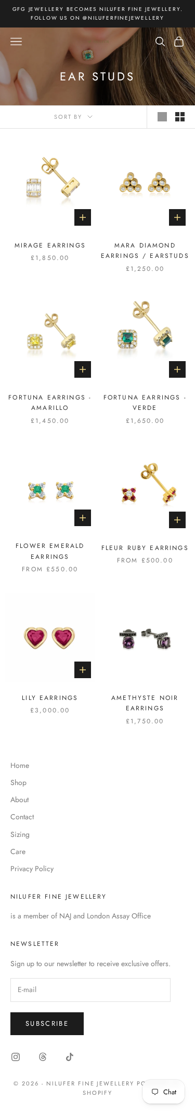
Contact (22, 817)
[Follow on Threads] (42, 1057)
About (19, 799)
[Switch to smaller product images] (180, 117)
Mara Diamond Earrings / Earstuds (145, 250)
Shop (18, 782)
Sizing (20, 834)
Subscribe (47, 1023)
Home (19, 765)
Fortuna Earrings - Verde (145, 402)
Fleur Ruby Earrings (145, 548)
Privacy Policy (32, 868)
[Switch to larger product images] (162, 117)
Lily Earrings (50, 698)
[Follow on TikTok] (69, 1057)
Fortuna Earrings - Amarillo (50, 402)
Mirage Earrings (50, 245)
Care (17, 851)
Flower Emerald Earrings (50, 551)
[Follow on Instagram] (15, 1057)
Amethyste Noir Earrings (144, 703)
